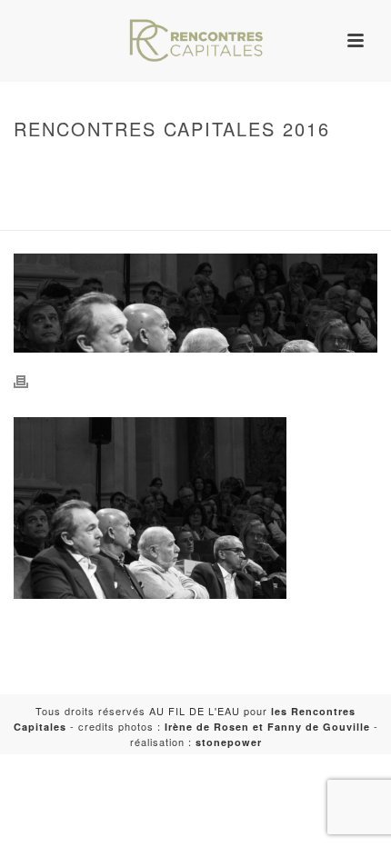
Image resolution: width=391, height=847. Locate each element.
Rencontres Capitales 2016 (107, 217)
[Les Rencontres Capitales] (195, 41)
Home (191, 167)
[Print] (30, 381)
